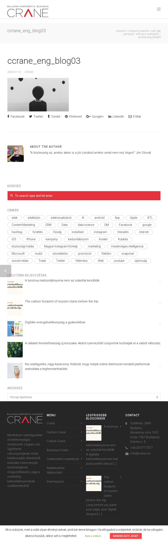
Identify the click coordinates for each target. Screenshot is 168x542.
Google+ (97, 116)
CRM (48, 224)
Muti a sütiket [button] (93, 535)
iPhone (30, 239)
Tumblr (55, 116)
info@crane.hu (140, 453)
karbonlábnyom (78, 239)
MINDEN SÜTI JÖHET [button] (125, 535)
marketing (94, 246)
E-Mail (136, 116)
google (146, 224)
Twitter (38, 116)
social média (20, 260)
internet (144, 232)
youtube (119, 260)
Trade (42, 260)
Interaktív (123, 232)
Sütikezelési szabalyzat (63, 459)
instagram (100, 232)
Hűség (57, 232)
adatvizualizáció (61, 217)
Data (65, 224)
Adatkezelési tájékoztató (56, 470)
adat (14, 217)
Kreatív (103, 239)
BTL (150, 217)
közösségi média (23, 246)
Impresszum (55, 481)
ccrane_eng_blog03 (44, 61)
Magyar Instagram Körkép (61, 246)
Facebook (17, 116)
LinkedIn (118, 116)
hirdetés (38, 232)
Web (101, 260)
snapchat (127, 253)
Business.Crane (57, 450)
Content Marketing (23, 224)
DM (106, 224)
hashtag (17, 232)
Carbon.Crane (56, 432)
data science (86, 224)
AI (83, 217)
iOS (14, 239)
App (117, 217)
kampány (52, 239)
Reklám (106, 253)
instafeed (78, 232)
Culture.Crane (56, 441)
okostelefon (60, 253)
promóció (84, 253)
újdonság (141, 260)
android (99, 217)
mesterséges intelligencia (127, 246)
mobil (38, 253)
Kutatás (123, 239)
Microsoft (18, 253)
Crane (29, 71)
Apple (133, 217)
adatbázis (34, 217)
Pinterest (75, 116)
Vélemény (81, 260)
